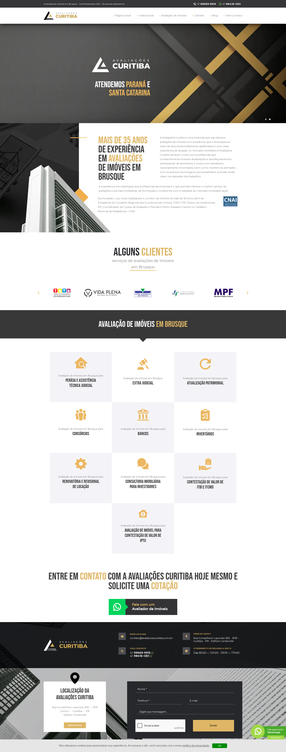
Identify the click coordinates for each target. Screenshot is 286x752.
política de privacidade (196, 745)
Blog (215, 15)
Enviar (213, 725)
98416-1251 (139, 656)
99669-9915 (140, 652)
